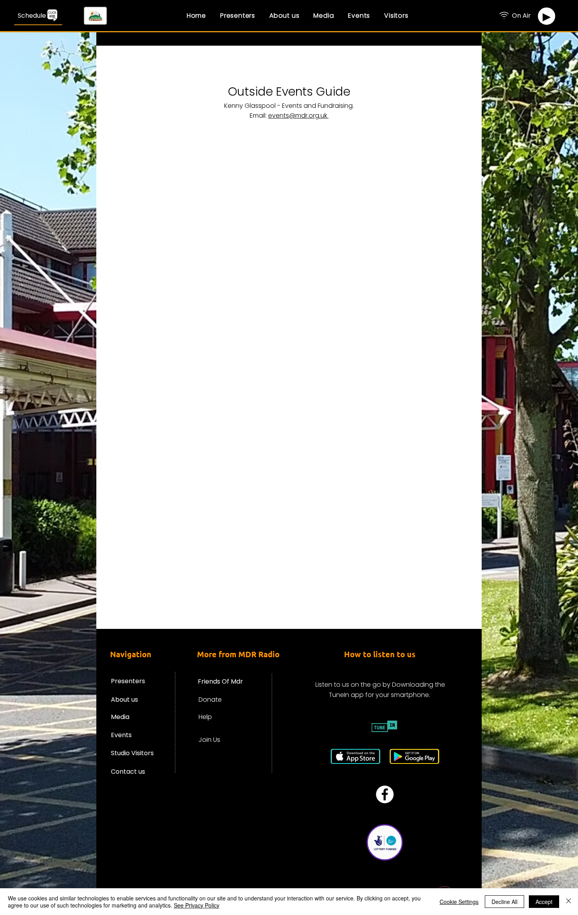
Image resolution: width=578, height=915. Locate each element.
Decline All (504, 902)
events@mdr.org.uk (298, 115)
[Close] (568, 902)
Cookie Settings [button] (459, 902)
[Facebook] (385, 794)
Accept (544, 902)
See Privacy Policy (196, 905)
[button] (284, 15)
